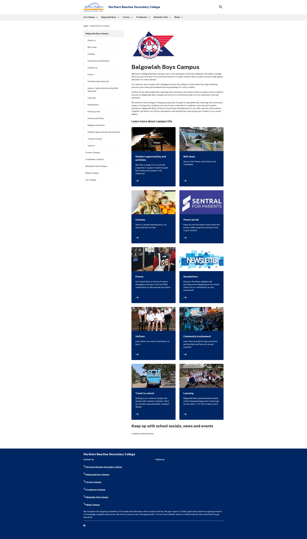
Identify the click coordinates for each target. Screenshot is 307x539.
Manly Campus (92, 173)
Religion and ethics (96, 125)
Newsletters (190, 276)
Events (139, 276)
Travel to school (144, 393)
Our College (90, 180)
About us (92, 40)
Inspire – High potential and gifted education (103, 89)
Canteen (140, 219)
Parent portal (191, 219)
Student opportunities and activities (150, 158)
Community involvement (197, 336)
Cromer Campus (92, 152)
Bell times (189, 156)
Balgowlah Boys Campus (97, 33)
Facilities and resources (98, 81)
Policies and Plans (96, 118)
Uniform (140, 336)
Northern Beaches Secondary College (104, 467)
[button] (90, 17)
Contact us (92, 68)
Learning (188, 393)
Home (85, 26)
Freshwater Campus (94, 159)
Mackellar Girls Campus (96, 166)
